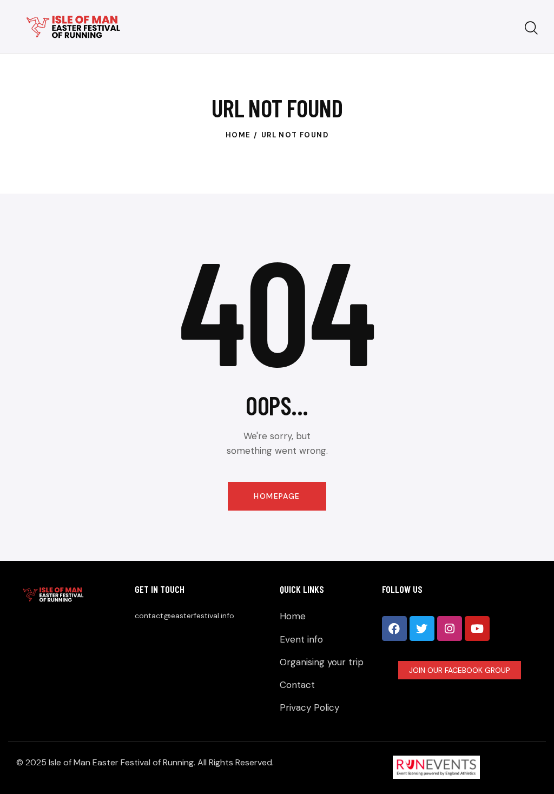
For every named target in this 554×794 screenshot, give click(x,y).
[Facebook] (394, 628)
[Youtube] (477, 628)
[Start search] (531, 28)
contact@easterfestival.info (184, 615)
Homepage (277, 496)
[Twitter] (422, 628)
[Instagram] (449, 628)
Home (238, 135)
